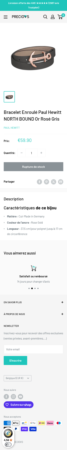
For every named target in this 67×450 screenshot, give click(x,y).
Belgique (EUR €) (14, 378)
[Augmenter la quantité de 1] (41, 153)
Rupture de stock (33, 166)
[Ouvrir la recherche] (45, 17)
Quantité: (9, 152)
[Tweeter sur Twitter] (53, 181)
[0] (60, 17)
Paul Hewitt (12, 127)
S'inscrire (15, 360)
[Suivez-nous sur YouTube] (20, 396)
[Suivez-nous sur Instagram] (13, 396)
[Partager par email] (60, 181)
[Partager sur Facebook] (39, 181)
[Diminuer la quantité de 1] (21, 153)
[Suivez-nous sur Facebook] (6, 396)
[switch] (8, 445)
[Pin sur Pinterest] (46, 181)
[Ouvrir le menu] (5, 17)
